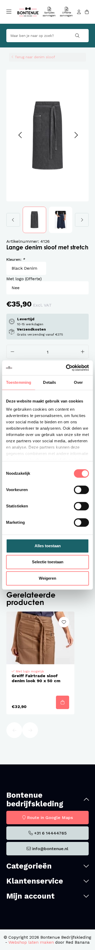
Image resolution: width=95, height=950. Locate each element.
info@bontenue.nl (50, 848)
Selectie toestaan (47, 562)
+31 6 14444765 (50, 833)
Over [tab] (78, 382)
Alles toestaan (48, 546)
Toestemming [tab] (18, 382)
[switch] (81, 490)
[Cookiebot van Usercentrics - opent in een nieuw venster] (67, 367)
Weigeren (47, 578)
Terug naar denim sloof (35, 57)
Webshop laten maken (31, 942)
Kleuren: (15, 259)
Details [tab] (49, 382)
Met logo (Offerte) (24, 278)
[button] (20, 135)
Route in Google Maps (50, 817)
